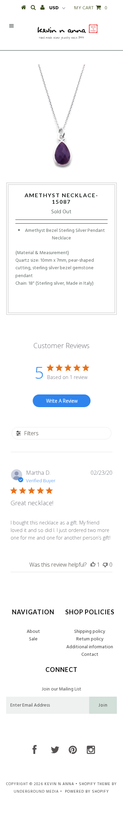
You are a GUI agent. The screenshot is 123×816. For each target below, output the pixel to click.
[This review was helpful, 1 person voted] (93, 564)
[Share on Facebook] (48, 302)
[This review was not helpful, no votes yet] (105, 564)
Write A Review (62, 401)
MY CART (90, 8)
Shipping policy (89, 632)
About (33, 632)
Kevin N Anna (59, 784)
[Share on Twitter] (59, 302)
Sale (33, 639)
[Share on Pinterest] (72, 302)
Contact (89, 655)
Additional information (89, 647)
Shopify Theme (94, 784)
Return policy (90, 639)
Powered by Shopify (87, 792)
